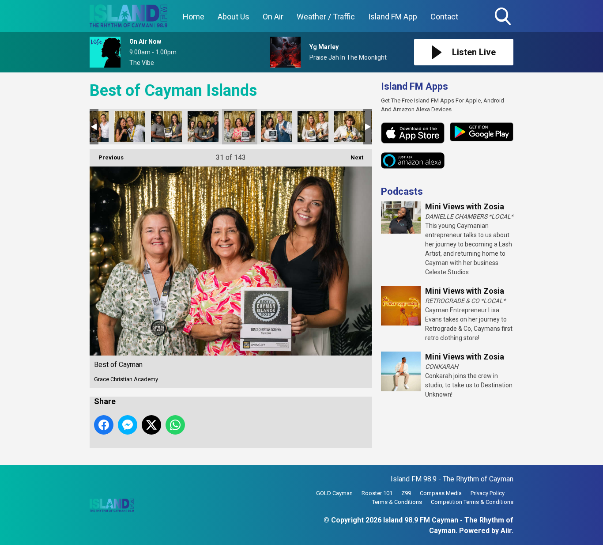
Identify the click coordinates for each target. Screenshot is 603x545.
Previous (107, 157)
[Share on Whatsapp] (175, 425)
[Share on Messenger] (127, 425)
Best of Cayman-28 (166, 126)
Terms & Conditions (397, 502)
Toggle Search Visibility (503, 26)
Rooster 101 (377, 493)
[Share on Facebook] (103, 425)
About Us (233, 16)
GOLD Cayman (334, 493)
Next (352, 157)
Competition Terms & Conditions (472, 502)
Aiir (506, 530)
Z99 (406, 493)
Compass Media (441, 493)
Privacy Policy (488, 493)
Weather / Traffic (326, 16)
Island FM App (392, 16)
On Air (273, 16)
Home (193, 16)
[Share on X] (151, 425)
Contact (444, 16)
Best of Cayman (129, 126)
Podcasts (402, 191)
